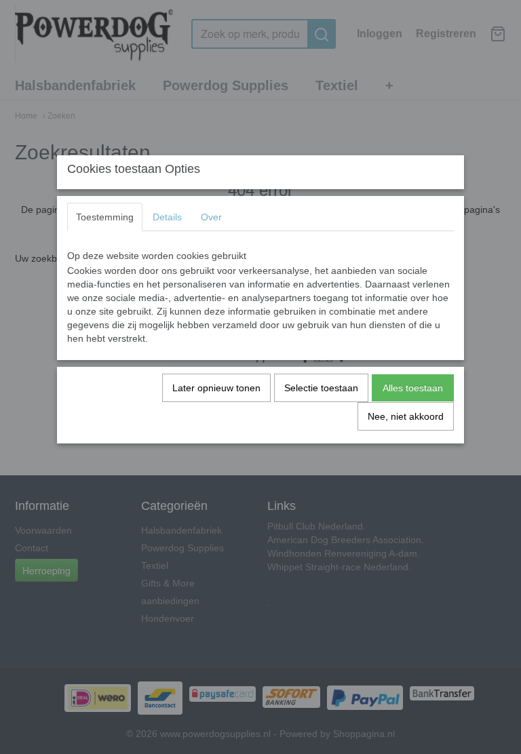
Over (211, 217)
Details (167, 217)
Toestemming (105, 217)
